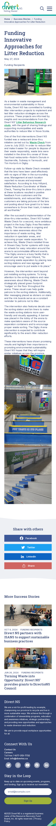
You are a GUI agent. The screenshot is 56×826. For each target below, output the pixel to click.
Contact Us (10, 749)
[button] (28, 369)
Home (7, 19)
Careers (8, 752)
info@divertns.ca (19, 758)
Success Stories (22, 19)
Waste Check (37, 142)
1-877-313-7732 (21, 755)
